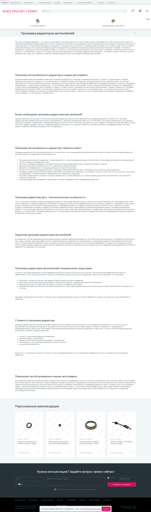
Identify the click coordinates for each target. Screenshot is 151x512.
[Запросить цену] (38, 453)
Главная (4, 2)
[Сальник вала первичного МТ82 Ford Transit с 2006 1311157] (29, 425)
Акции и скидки (45, 2)
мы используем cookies (91, 509)
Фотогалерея (95, 500)
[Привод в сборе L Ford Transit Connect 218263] (121, 425)
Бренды (57, 2)
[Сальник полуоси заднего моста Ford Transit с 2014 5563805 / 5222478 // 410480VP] (91, 425)
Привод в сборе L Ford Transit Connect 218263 (121, 443)
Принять (106, 509)
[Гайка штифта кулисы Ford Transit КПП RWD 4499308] (60, 425)
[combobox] (19, 484)
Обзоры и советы (84, 2)
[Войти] (147, 11)
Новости (100, 2)
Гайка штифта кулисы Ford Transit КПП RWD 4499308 (58, 443)
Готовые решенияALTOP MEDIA (125, 507)
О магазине (67, 2)
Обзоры (60, 500)
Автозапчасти (16, 2)
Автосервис (28, 2)
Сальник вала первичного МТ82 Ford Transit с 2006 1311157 (27, 444)
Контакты (111, 2)
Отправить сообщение (121, 484)
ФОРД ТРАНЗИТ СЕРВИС (20, 11)
